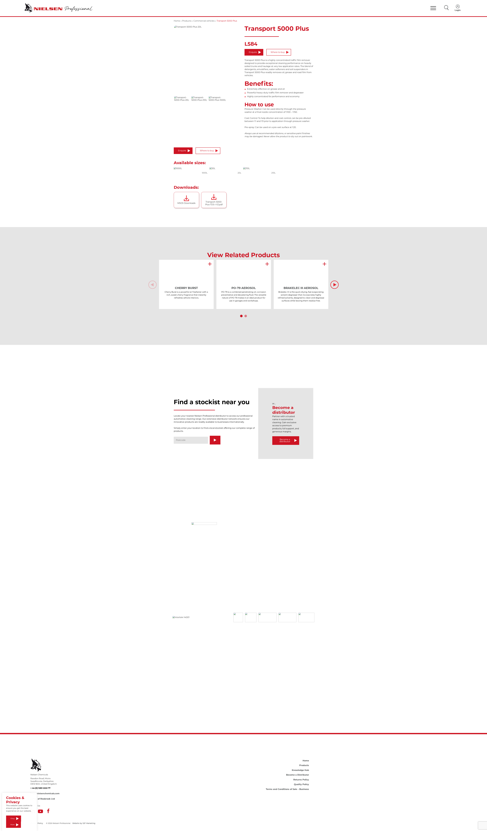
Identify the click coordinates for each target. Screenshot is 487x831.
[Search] (215, 440)
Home (177, 21)
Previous (152, 285)
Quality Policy (301, 784)
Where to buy (278, 52)
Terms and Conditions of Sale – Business (287, 789)
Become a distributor (284, 440)
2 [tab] (245, 316)
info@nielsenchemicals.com (44, 793)
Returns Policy (301, 779)
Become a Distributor (297, 775)
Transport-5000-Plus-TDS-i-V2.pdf (214, 203)
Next (334, 285)
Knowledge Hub (300, 770)
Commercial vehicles (204, 21)
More (12, 825)
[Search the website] (446, 8)
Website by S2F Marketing (83, 823)
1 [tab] (241, 316)
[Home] (58, 8)
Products (186, 21)
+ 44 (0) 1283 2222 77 (40, 788)
